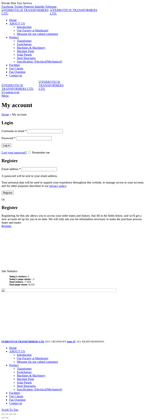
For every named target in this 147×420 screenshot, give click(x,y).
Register (7, 192)
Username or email (14, 131)
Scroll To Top (10, 409)
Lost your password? (14, 152)
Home (5, 114)
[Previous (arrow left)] (3, 417)
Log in (6, 145)
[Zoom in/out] (14, 414)
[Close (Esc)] (3, 414)
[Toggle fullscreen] (10, 414)
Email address (11, 169)
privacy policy (57, 186)
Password (9, 138)
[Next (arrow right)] (6, 417)
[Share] (6, 414)
